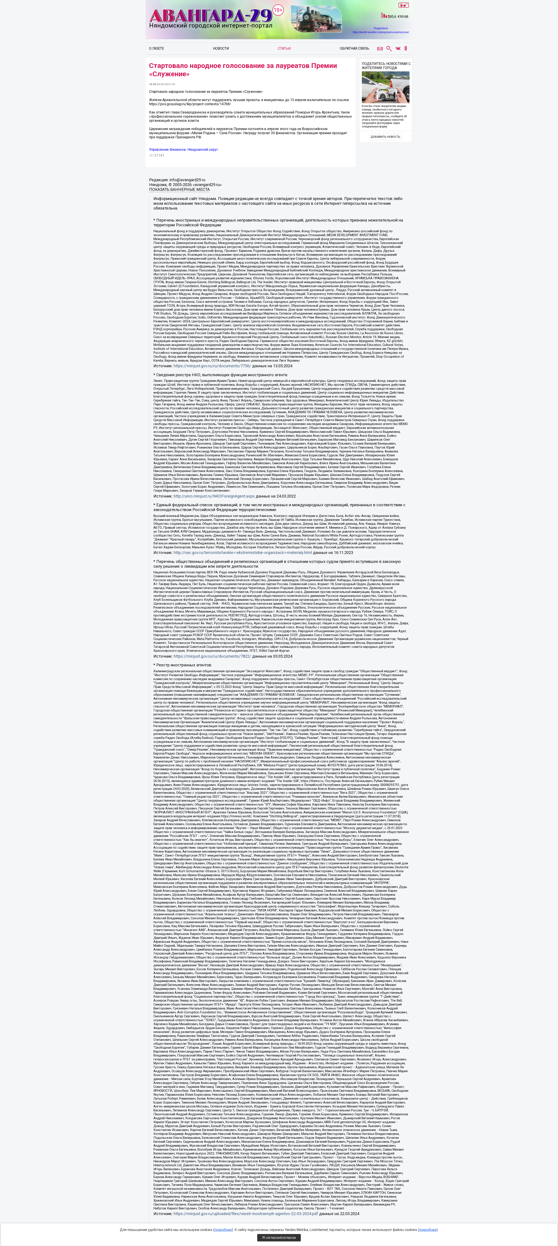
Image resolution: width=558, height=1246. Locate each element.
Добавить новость (385, 136)
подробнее (223, 1230)
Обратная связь (354, 48)
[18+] (210, 19)
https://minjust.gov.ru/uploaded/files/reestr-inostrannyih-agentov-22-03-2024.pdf (246, 1213)
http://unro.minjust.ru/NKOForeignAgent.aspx (214, 496)
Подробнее (381, 28)
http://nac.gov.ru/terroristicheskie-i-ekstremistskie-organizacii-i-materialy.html (243, 552)
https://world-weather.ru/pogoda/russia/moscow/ (381, 32)
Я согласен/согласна (279, 1237)
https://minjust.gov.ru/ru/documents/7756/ (212, 366)
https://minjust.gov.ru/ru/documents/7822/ (212, 656)
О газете (156, 48)
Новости (221, 48)
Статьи (284, 48)
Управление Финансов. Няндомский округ (183, 149)
